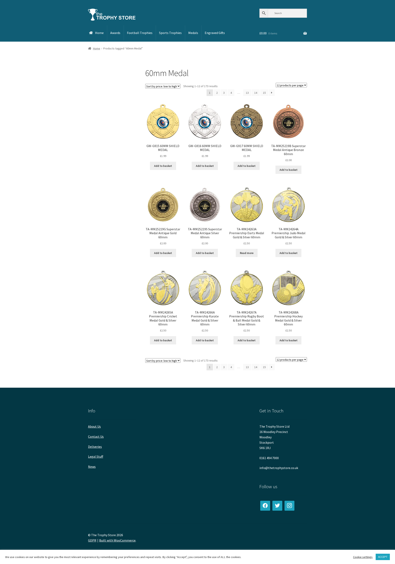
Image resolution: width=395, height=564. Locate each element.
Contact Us (96, 436)
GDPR (92, 540)
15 (264, 93)
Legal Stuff (95, 456)
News (92, 467)
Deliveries (95, 447)
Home (96, 48)
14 (255, 93)
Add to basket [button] (163, 166)
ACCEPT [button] (382, 557)
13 (247, 93)
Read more (246, 253)
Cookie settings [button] (363, 557)
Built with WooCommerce (117, 540)
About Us (94, 426)
